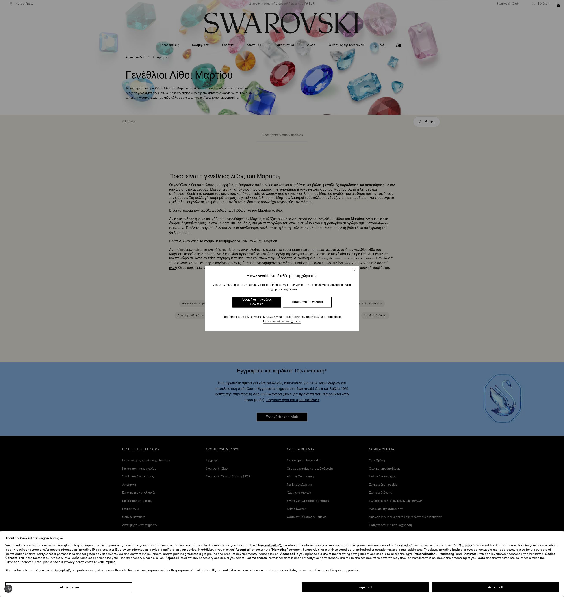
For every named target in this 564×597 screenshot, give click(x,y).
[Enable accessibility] (8, 589)
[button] (354, 270)
